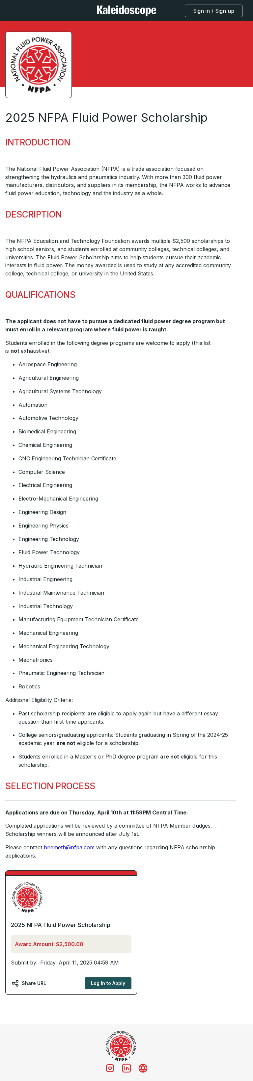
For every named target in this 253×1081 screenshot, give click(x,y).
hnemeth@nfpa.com (69, 847)
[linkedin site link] (126, 1068)
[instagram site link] (110, 1068)
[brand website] (143, 1068)
